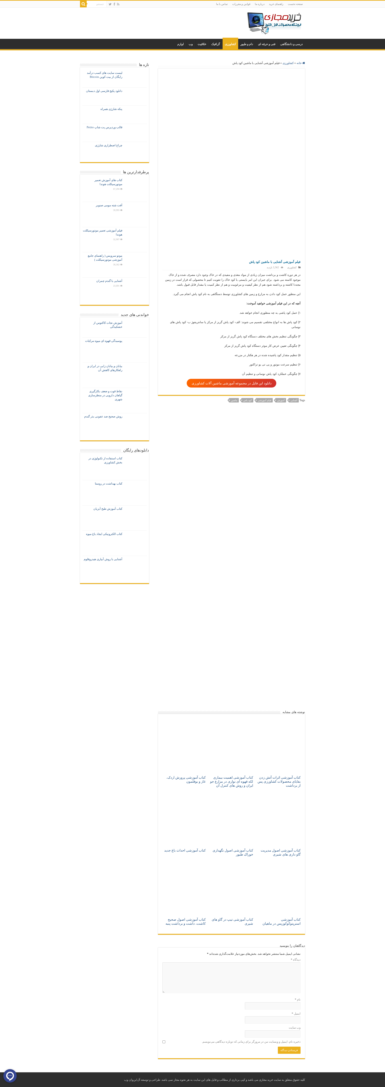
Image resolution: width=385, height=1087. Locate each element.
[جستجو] (83, 4)
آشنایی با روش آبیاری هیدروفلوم (103, 559)
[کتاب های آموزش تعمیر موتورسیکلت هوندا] (136, 189)
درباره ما (259, 4)
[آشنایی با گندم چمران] (136, 290)
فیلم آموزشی (264, 400)
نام (298, 999)
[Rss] (118, 4)
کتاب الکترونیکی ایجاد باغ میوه (104, 534)
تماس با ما (222, 4)
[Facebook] (114, 4)
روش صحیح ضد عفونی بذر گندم (103, 416)
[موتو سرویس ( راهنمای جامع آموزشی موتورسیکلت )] (136, 265)
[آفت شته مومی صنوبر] (136, 214)
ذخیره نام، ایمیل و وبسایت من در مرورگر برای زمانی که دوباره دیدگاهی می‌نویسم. (251, 1041)
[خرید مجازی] (274, 22)
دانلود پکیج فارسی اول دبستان (104, 91)
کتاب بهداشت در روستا (108, 483)
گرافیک (215, 44)
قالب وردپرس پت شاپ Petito (104, 127)
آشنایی (294, 400)
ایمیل (296, 1013)
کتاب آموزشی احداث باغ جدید (185, 850)
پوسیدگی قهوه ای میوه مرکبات (103, 340)
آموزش (281, 400)
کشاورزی (230, 44)
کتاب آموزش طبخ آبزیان (107, 508)
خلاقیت (202, 44)
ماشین (234, 400)
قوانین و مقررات (241, 4)
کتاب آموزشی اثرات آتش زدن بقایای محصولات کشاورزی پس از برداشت (279, 781)
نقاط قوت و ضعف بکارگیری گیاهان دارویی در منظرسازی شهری (105, 395)
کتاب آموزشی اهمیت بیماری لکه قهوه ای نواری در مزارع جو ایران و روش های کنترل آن (231, 781)
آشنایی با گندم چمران (109, 281)
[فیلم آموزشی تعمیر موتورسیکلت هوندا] (136, 240)
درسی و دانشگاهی (291, 44)
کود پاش (247, 400)
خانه (299, 63)
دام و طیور (246, 44)
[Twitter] (110, 4)
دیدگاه (296, 959)
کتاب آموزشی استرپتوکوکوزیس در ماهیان (281, 921)
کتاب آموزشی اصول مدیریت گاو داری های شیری (281, 852)
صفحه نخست (295, 4)
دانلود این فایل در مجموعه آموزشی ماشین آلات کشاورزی (232, 383)
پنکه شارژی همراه (111, 109)
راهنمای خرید (276, 4)
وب (191, 44)
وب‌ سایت (295, 1027)
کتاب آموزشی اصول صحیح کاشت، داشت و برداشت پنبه (186, 921)
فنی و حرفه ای (266, 44)
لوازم (180, 44)
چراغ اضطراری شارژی (108, 145)
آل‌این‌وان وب (132, 1079)
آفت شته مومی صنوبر (109, 205)
